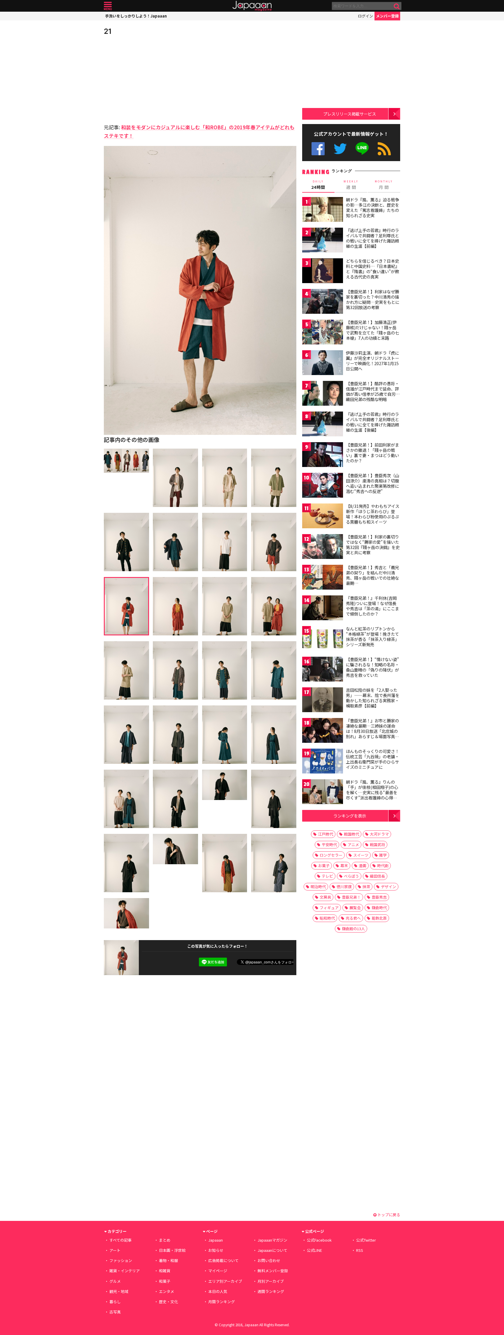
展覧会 (355, 907)
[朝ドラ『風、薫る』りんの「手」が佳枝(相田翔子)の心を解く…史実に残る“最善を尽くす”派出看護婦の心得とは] (322, 792)
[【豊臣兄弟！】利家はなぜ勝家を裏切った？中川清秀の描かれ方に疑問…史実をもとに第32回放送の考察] (322, 302)
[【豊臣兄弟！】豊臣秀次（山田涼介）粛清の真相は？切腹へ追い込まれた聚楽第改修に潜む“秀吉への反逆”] (322, 486)
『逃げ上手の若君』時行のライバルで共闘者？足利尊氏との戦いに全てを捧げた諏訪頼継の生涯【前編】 (372, 238)
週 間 (351, 184)
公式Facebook (318, 148)
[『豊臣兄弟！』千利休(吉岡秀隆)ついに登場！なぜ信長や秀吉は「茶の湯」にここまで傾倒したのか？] (322, 608)
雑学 (383, 855)
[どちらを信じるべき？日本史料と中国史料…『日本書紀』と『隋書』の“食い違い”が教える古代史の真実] (322, 271)
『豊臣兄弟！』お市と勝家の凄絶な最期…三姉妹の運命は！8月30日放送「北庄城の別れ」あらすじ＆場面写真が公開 (372, 730)
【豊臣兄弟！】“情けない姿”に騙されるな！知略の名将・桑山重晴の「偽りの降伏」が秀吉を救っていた (372, 667)
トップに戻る (388, 1214)
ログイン (365, 16)
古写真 (115, 1312)
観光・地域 (118, 1291)
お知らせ (215, 1250)
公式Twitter (340, 148)
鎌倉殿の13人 (353, 928)
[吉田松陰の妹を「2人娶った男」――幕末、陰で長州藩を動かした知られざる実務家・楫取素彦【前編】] (322, 700)
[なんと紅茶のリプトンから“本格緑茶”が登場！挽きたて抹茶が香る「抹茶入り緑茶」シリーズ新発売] (322, 639)
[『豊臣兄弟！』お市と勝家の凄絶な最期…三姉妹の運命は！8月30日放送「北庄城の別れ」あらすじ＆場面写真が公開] (322, 731)
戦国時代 (351, 834)
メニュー (108, 6)
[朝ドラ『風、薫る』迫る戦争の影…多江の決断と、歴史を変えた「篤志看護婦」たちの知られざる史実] (322, 210)
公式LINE (362, 148)
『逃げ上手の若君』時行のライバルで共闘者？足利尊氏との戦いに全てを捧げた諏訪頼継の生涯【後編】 (372, 422)
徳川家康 (344, 886)
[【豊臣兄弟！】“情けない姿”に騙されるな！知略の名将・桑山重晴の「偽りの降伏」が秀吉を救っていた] (322, 670)
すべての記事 (120, 1240)
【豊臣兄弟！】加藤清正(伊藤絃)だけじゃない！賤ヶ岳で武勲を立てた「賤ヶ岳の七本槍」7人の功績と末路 (372, 330)
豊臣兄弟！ (351, 897)
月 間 (384, 184)
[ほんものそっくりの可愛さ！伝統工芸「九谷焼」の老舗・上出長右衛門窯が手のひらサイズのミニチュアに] (322, 762)
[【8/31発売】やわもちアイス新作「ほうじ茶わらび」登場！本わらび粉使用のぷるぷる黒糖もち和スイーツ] (322, 516)
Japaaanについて (272, 1250)
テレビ (327, 876)
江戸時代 (325, 834)
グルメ (115, 1281)
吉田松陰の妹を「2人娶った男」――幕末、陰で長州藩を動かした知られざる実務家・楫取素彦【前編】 (372, 698)
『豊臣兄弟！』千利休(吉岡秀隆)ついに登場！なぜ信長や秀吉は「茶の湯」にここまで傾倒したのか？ (372, 606)
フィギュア (329, 907)
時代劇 (382, 865)
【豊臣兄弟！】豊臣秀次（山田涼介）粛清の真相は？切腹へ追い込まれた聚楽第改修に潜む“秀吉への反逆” (372, 483)
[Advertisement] (152, 78)
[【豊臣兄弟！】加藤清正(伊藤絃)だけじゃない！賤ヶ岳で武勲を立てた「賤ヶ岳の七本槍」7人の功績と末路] (322, 333)
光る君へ (353, 918)
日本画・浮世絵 (172, 1250)
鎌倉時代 (379, 907)
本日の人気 (217, 1291)
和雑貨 (164, 1270)
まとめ (164, 1240)
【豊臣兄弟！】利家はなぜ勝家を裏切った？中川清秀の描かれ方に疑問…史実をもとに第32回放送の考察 (372, 299)
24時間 (318, 184)
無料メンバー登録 (273, 1270)
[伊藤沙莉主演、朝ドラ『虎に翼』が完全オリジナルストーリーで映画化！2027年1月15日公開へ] (322, 363)
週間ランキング (271, 1291)
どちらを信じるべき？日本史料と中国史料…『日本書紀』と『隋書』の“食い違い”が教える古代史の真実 (372, 269)
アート (114, 1250)
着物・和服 (168, 1260)
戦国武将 (377, 844)
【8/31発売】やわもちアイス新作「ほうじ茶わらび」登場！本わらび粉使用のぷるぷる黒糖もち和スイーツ (372, 514)
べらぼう (351, 876)
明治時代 (318, 886)
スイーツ (360, 855)
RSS (384, 148)
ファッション (120, 1260)
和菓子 (164, 1281)
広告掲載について (223, 1260)
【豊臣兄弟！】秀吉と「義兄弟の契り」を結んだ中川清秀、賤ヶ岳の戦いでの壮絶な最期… (372, 575)
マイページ (217, 1270)
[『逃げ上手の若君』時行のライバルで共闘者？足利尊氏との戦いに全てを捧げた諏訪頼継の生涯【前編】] (322, 241)
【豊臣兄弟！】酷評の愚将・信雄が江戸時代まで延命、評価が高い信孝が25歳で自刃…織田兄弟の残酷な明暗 (373, 391)
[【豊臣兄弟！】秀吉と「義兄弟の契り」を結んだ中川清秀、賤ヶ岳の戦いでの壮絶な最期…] (322, 578)
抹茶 (366, 886)
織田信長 (377, 876)
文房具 (325, 897)
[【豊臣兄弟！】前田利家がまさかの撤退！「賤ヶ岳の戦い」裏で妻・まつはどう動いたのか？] (322, 455)
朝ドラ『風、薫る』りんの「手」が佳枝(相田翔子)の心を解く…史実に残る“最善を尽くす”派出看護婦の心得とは (372, 792)
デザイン (388, 886)
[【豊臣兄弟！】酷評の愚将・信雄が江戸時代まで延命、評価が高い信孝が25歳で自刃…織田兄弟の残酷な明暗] (322, 394)
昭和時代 (327, 918)
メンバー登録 (387, 16)
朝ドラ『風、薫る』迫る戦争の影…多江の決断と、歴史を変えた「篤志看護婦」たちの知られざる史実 (372, 207)
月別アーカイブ (271, 1281)
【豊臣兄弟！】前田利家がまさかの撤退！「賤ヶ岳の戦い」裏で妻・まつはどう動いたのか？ (372, 452)
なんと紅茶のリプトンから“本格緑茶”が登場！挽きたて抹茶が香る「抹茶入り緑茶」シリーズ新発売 (372, 636)
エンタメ (166, 1291)
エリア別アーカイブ (225, 1281)
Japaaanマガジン (272, 1240)
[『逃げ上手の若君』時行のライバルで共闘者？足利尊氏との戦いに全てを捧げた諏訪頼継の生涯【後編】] (322, 425)
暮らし (115, 1301)
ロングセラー (331, 855)
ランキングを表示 (349, 816)
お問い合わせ (269, 1260)
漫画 (362, 865)
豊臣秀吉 (379, 897)
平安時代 (329, 844)
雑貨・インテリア (124, 1270)
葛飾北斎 (379, 918)
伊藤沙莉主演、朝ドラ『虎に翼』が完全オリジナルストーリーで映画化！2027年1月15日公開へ (372, 361)
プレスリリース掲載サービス (349, 114)
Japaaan (252, 6)
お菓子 (324, 865)
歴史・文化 (168, 1301)
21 (108, 31)
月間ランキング (221, 1301)
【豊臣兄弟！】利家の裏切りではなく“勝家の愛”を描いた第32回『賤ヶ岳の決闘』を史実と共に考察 (373, 544)
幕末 (344, 865)
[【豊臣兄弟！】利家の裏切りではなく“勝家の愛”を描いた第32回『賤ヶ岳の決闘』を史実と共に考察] (322, 547)
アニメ (353, 844)
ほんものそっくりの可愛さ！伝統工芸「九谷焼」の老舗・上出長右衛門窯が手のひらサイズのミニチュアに (372, 759)
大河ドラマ (379, 834)
